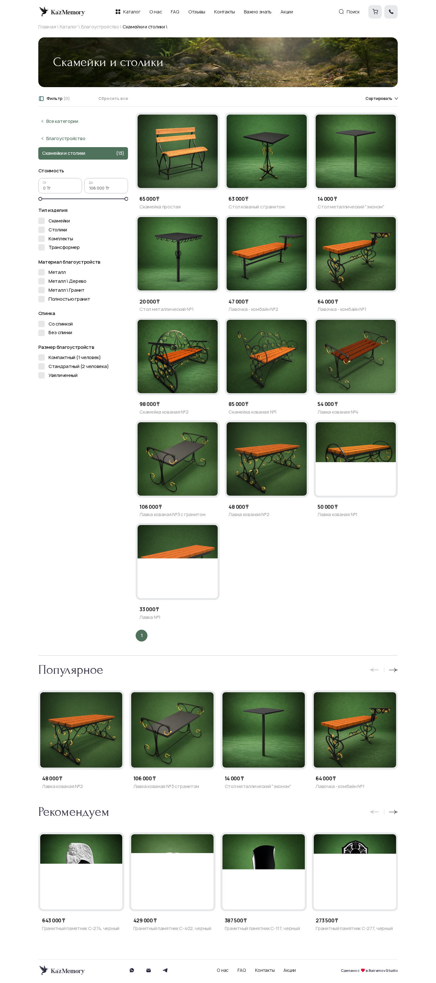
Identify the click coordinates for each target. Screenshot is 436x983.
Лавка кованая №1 (337, 514)
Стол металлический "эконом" (351, 206)
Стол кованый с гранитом (257, 206)
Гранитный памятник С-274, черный (80, 928)
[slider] (40, 199)
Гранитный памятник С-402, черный (172, 928)
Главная (47, 26)
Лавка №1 (150, 617)
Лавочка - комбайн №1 (342, 309)
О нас (223, 970)
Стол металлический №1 (166, 309)
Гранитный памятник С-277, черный (354, 928)
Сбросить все (113, 98)
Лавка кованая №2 (249, 514)
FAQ (241, 970)
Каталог (69, 26)
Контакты (265, 970)
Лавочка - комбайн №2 (253, 309)
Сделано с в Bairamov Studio (369, 970)
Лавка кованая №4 (338, 412)
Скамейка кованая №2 (164, 412)
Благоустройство (100, 26)
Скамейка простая (160, 206)
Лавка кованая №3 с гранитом (172, 514)
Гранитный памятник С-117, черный (262, 928)
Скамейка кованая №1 (253, 412)
